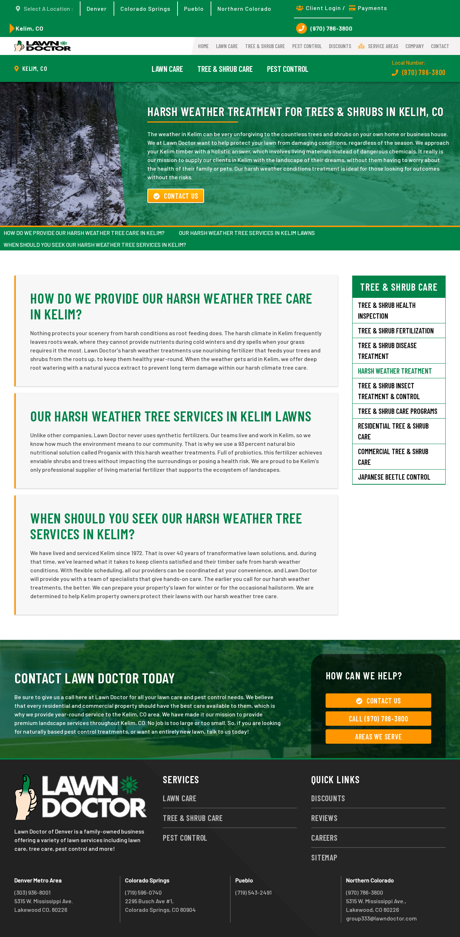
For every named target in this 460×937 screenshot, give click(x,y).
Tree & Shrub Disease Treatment (387, 350)
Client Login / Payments (346, 7)
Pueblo (194, 8)
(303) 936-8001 (32, 892)
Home (203, 46)
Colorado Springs (145, 8)
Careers (324, 837)
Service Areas (383, 46)
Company (414, 46)
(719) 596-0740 (143, 892)
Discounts (340, 46)
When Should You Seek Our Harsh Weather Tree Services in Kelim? (95, 244)
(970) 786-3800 (331, 28)
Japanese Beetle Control (394, 476)
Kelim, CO (29, 28)
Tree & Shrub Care (265, 46)
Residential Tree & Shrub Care (393, 431)
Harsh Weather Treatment (395, 370)
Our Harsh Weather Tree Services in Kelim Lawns (247, 233)
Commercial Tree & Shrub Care (393, 456)
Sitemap (324, 857)
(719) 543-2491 (253, 892)
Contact (440, 46)
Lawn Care (227, 46)
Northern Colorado (244, 8)
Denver (97, 8)
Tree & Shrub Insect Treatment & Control (389, 391)
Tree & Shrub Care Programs (397, 411)
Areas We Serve (378, 736)
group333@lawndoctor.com (381, 918)
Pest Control (307, 46)
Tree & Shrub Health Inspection (386, 310)
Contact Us (181, 195)
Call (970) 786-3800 (378, 718)
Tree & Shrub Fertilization (396, 330)
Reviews (324, 817)
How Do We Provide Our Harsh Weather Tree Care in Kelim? (84, 233)
